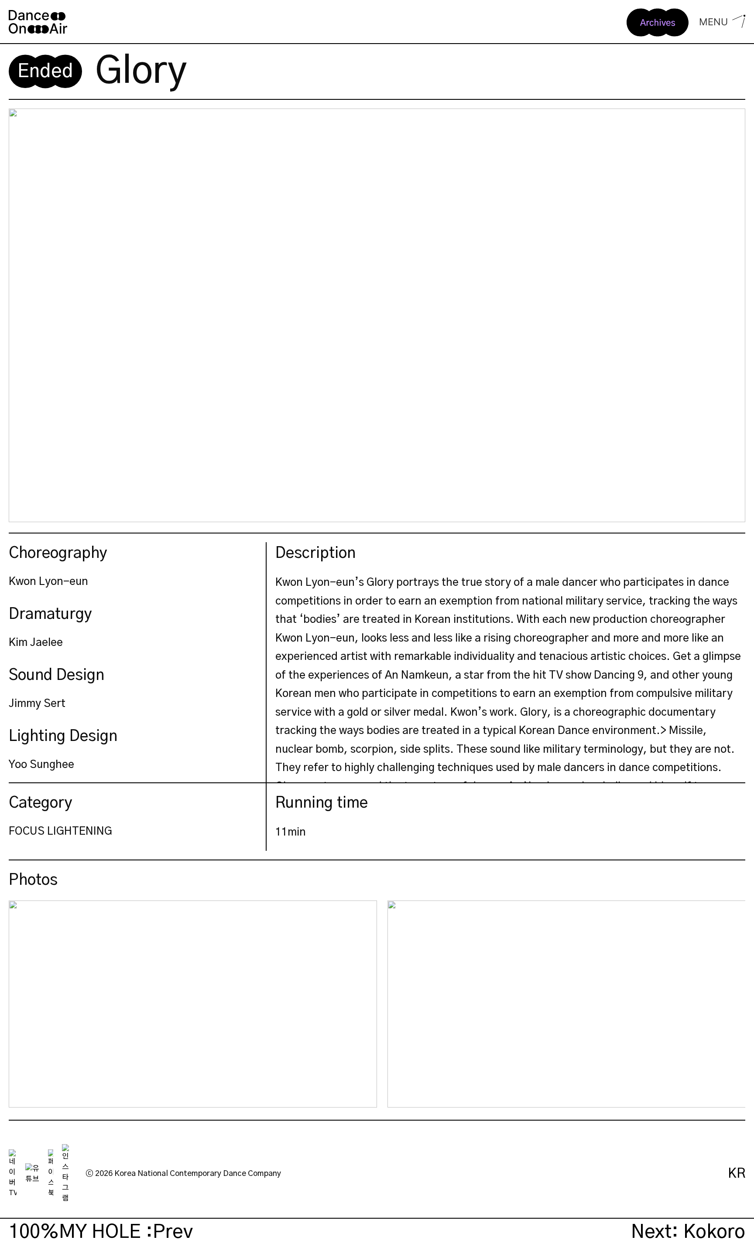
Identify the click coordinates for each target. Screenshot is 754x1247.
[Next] (731, 1004)
